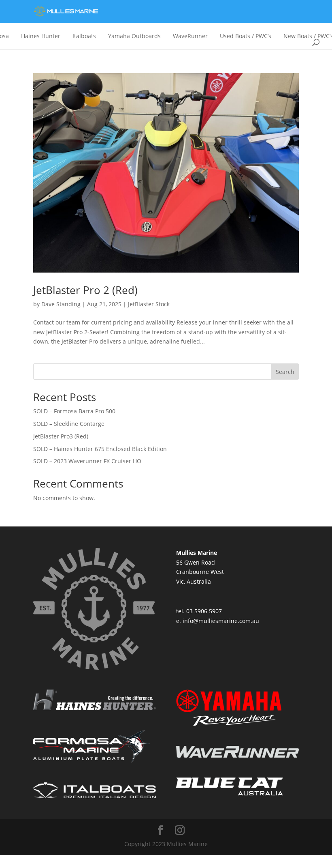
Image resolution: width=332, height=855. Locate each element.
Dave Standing (61, 304)
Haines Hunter (40, 36)
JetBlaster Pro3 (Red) (60, 436)
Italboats (84, 36)
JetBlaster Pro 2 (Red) (85, 290)
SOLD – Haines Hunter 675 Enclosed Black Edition (100, 449)
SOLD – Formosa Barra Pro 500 (74, 411)
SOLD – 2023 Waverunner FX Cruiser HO (87, 461)
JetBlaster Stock (149, 304)
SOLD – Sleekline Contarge (68, 424)
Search (285, 372)
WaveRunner (190, 36)
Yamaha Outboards (134, 36)
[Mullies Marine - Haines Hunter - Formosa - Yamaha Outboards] (65, 11)
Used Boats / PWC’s (245, 36)
